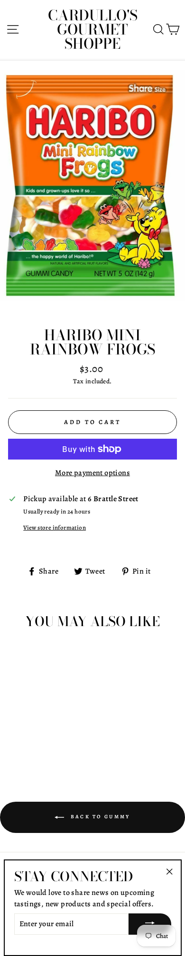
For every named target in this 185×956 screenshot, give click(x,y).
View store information (54, 527)
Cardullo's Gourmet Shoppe (93, 29)
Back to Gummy (99, 816)
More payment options (92, 473)
